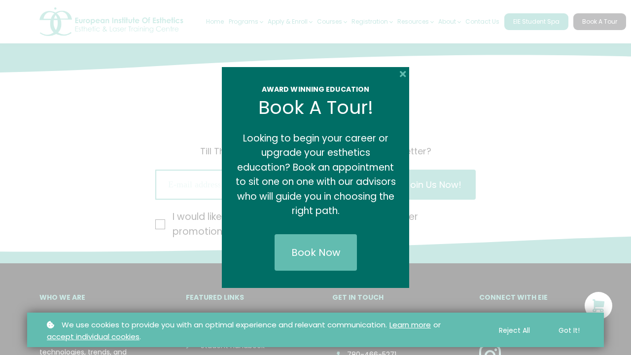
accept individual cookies (93, 336)
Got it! (569, 330)
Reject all (514, 330)
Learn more (410, 325)
